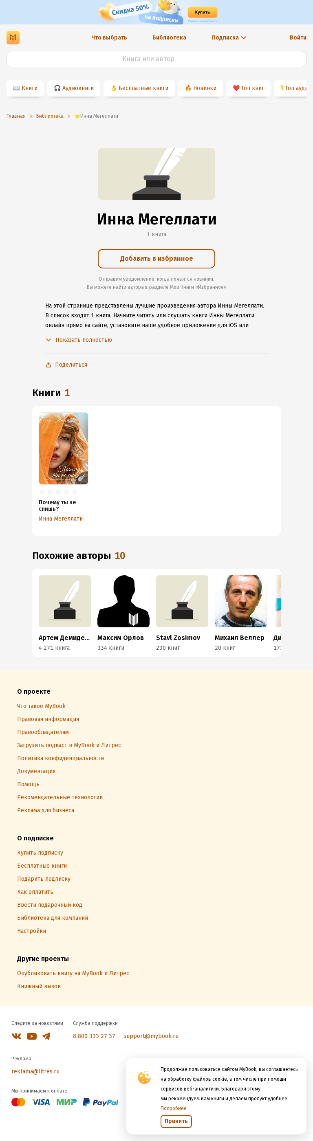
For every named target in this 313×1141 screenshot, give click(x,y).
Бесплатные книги (143, 88)
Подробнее (174, 1108)
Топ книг (252, 88)
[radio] (42, 492)
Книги (29, 88)
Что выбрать (109, 37)
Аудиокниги (78, 88)
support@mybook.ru (151, 1036)
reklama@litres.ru (35, 1071)
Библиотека (169, 37)
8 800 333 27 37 (94, 1036)
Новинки (204, 88)
